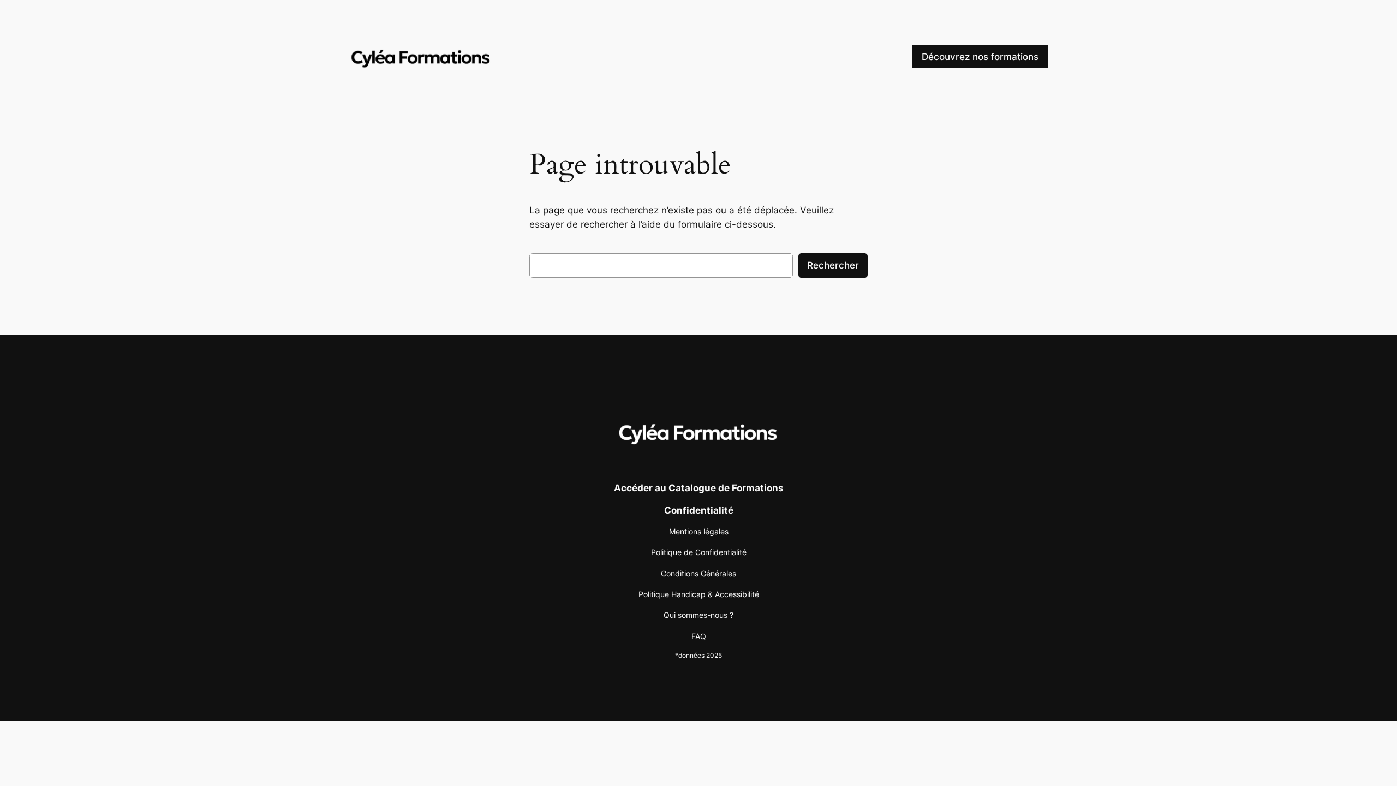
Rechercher (833, 265)
